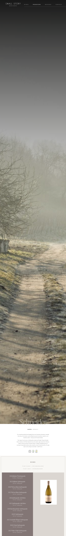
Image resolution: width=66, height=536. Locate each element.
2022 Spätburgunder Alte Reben (17, 504)
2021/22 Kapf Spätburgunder (17, 526)
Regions (48, 4)
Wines (26, 4)
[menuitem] (26, 4)
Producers (37, 4)
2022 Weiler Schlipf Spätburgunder (17, 531)
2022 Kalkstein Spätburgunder (17, 482)
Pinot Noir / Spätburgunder (33, 468)
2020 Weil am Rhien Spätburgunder (17, 487)
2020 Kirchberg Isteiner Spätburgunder (17, 509)
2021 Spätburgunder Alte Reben (17, 498)
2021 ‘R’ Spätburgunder (17, 515)
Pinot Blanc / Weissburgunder (33, 466)
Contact (59, 4)
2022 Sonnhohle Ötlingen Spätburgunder (17, 520)
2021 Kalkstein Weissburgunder (17, 476)
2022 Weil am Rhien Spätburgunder (17, 493)
